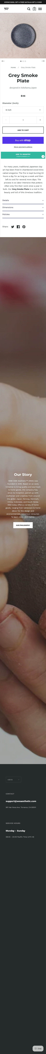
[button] (23, 155)
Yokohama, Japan (29, 88)
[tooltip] (43, 156)
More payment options (23, 147)
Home (13, 67)
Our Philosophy (23, 525)
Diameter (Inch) (10, 103)
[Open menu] (40, 8)
